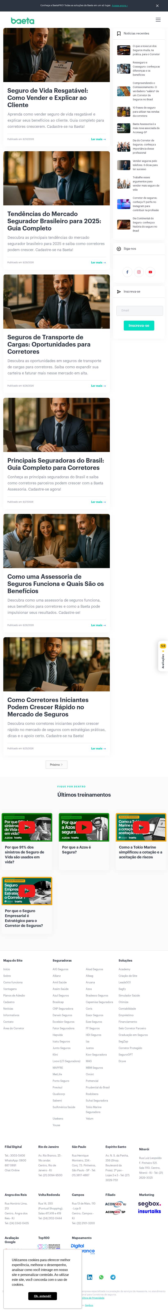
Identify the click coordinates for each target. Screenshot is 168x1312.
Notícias (8, 1008)
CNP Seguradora (63, 1008)
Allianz (57, 976)
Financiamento (128, 1021)
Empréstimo (126, 1015)
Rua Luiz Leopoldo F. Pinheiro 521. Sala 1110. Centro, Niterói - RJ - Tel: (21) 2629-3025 (151, 1168)
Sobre (7, 976)
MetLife (57, 1074)
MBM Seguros (94, 1067)
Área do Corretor (13, 1028)
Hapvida (58, 1035)
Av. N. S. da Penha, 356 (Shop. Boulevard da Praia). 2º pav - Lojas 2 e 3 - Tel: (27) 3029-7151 (117, 1168)
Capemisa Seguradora (99, 1002)
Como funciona (13, 982)
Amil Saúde (60, 982)
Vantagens (10, 989)
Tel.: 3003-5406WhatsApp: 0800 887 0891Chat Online (15, 1163)
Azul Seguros (61, 995)
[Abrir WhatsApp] (158, 1301)
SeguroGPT (126, 1054)
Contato (8, 1021)
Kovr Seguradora (96, 1054)
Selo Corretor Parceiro (132, 1028)
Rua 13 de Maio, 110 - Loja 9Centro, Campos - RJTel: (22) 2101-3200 (83, 1213)
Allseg (89, 976)
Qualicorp (59, 1094)
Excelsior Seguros (63, 1021)
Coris (89, 1008)
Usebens (58, 1118)
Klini (55, 1054)
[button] (157, 20)
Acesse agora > (120, 6)
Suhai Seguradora (97, 1100)
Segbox (89, 1305)
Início (6, 969)
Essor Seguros (94, 1015)
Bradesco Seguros (97, 995)
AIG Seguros (60, 969)
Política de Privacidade (92, 1298)
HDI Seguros (93, 1035)
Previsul (57, 1087)
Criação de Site (128, 976)
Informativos (11, 1015)
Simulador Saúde (129, 995)
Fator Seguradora (63, 1028)
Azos (89, 989)
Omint (90, 1074)
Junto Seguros (61, 1048)
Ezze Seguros (94, 1021)
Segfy (122, 989)
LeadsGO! (125, 982)
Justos (90, 1048)
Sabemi (57, 1100)
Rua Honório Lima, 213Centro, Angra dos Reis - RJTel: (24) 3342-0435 (17, 1213)
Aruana (90, 982)
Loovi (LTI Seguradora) (66, 1061)
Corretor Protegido (130, 1048)
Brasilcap (58, 1002)
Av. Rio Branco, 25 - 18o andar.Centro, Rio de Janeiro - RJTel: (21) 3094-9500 (50, 1165)
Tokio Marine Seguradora (93, 1109)
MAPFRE (58, 1067)
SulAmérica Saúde (64, 1107)
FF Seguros (93, 1028)
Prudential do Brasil (98, 1087)
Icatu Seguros (61, 1041)
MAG (89, 1061)
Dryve (122, 1061)
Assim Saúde (60, 989)
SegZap (123, 1041)
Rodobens (92, 1094)
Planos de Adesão (14, 995)
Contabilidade (127, 1008)
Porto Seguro (61, 1081)
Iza (87, 1041)
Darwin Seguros (62, 1015)
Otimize (123, 1002)
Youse (56, 1125)
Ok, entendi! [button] (42, 1296)
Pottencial (92, 1081)
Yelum (89, 1118)
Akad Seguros (94, 969)
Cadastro (9, 1002)
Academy (124, 969)
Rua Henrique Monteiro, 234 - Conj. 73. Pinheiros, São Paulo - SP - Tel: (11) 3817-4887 (84, 1165)
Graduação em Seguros (133, 1035)
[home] (22, 20)
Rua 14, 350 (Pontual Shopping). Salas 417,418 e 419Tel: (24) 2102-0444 (50, 1211)
